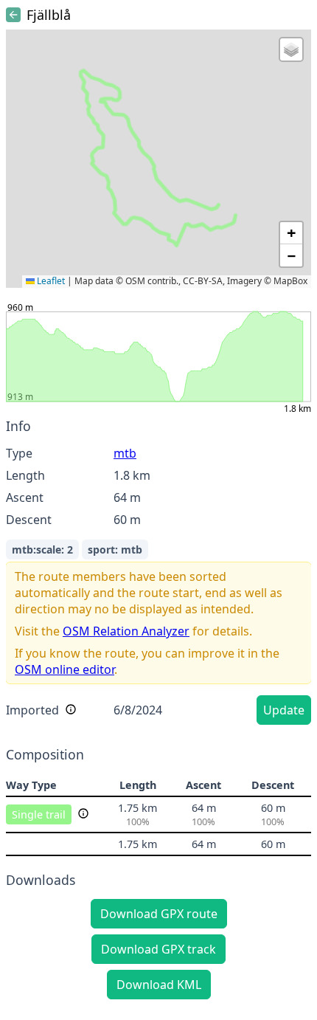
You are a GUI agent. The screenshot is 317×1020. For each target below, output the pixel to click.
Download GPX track (158, 949)
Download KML (158, 984)
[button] (291, 49)
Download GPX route (158, 914)
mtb (125, 453)
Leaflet (50, 281)
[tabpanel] (158, 574)
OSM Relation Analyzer (126, 631)
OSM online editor (64, 669)
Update (283, 710)
